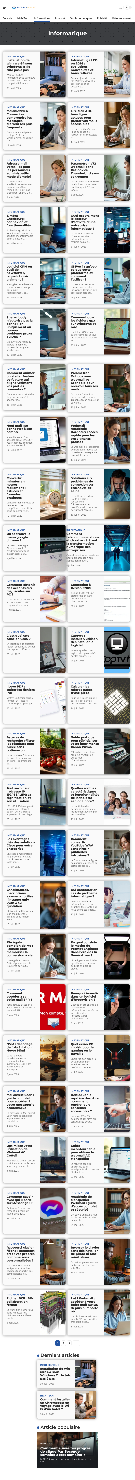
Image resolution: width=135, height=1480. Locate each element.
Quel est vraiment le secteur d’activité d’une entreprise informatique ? (85, 222)
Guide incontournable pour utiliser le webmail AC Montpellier (83, 1152)
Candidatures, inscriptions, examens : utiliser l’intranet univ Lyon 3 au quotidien (21, 898)
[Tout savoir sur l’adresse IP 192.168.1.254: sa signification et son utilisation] (53, 802)
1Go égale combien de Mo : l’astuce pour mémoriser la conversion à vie (20, 949)
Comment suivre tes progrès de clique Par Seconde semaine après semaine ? (65, 1451)
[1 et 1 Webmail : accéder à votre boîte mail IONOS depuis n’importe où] (117, 1312)
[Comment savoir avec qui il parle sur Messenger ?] (53, 1211)
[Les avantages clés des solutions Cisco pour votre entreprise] (53, 853)
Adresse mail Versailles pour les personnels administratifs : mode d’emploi (19, 170)
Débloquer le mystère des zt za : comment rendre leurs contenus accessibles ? (85, 1103)
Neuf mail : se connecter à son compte (19, 429)
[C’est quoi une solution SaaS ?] (53, 650)
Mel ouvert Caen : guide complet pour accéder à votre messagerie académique (20, 1101)
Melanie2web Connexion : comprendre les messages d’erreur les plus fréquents (19, 119)
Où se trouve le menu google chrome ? (18, 537)
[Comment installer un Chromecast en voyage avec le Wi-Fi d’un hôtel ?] (85, 1404)
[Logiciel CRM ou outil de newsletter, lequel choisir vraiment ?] (53, 281)
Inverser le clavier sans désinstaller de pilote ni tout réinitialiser (85, 1252)
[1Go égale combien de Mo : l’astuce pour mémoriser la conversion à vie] (53, 957)
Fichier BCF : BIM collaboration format (20, 1302)
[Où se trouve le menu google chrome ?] (53, 548)
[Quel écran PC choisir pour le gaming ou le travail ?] (117, 1058)
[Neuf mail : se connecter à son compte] (53, 440)
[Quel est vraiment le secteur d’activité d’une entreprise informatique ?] (117, 230)
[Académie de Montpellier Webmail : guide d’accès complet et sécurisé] (117, 1211)
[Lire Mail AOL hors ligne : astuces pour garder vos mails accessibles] (117, 125)
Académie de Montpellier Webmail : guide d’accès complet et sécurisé (84, 1203)
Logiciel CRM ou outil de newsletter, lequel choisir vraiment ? (19, 273)
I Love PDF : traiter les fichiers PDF (21, 690)
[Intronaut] (24, 7)
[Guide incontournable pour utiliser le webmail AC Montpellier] (117, 1160)
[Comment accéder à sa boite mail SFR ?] (53, 1007)
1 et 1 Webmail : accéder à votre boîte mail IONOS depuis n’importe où (84, 1305)
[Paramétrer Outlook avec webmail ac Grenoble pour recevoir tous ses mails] (117, 388)
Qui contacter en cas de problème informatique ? (84, 893)
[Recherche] (120, 7)
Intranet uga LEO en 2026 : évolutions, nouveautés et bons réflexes (84, 66)
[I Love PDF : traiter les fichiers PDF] (53, 701)
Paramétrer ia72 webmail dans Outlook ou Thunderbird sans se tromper (85, 170)
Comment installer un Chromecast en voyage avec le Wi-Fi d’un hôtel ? (55, 1404)
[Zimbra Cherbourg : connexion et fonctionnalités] (53, 230)
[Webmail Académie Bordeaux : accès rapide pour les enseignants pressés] (117, 440)
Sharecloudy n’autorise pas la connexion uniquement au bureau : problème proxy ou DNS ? (20, 327)
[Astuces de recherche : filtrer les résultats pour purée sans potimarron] (53, 751)
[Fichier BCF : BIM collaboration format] (53, 1312)
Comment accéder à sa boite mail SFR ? (19, 996)
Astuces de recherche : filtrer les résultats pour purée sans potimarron (21, 744)
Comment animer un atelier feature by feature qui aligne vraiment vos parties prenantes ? (21, 381)
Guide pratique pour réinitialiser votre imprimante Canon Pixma (85, 742)
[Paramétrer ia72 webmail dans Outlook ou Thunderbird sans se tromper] (117, 178)
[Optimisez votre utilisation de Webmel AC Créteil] (53, 1160)
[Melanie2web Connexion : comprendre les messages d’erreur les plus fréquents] (53, 126)
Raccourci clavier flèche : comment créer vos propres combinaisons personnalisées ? (21, 1254)
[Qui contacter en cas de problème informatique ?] (117, 904)
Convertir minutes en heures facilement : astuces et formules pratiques (16, 488)
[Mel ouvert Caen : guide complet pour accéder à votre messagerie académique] (53, 1109)
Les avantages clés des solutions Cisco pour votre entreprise (21, 844)
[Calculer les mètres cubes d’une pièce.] (117, 701)
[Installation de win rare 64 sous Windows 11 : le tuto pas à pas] (53, 74)
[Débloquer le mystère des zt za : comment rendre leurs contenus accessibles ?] (117, 1109)
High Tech (47, 1395)
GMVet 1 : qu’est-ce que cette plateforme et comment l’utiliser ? (84, 273)
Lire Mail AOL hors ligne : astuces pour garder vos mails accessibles (84, 117)
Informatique (16, 56)
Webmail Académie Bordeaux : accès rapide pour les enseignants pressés (84, 434)
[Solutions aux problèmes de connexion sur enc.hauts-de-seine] (117, 494)
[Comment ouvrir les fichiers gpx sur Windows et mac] (117, 331)
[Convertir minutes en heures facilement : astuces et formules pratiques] (53, 494)
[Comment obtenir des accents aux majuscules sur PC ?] (53, 599)
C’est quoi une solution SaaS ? (19, 637)
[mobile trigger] (6, 7)
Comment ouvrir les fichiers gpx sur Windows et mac (84, 322)
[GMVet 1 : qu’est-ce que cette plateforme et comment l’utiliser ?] (117, 281)
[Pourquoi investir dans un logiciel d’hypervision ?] (117, 1007)
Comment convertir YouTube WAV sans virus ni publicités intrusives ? (82, 847)
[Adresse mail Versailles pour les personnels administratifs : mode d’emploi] (53, 178)
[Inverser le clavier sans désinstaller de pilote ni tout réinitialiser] (117, 1262)
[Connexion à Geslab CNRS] (117, 599)
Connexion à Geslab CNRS (81, 586)
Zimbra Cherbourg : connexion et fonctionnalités (19, 220)
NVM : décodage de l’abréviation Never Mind (20, 1047)
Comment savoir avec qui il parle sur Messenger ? (20, 1200)
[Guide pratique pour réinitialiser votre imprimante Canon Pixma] (117, 751)
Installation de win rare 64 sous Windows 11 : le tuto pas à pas (20, 65)
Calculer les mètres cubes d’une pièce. (82, 690)
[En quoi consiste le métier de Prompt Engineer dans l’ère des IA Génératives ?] (117, 957)
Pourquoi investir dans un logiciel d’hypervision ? (84, 996)
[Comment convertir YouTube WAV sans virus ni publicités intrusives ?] (117, 853)
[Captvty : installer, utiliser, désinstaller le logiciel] (117, 650)
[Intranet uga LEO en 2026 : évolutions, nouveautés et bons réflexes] (117, 74)
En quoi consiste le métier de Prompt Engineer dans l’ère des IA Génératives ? (84, 949)
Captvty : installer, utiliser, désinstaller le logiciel (84, 640)
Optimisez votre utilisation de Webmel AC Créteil (19, 1150)
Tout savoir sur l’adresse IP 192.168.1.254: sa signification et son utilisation (19, 794)
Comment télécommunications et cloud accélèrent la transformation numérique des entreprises (82, 542)
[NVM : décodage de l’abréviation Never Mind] (53, 1058)
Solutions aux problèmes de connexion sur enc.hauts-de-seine (82, 484)
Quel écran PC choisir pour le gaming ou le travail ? (82, 1049)
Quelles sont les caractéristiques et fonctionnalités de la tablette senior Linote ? (85, 794)
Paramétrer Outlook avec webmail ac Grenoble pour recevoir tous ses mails (84, 381)
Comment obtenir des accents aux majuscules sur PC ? (21, 589)
